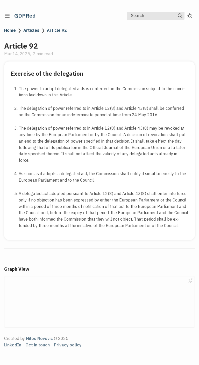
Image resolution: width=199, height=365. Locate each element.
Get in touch (37, 344)
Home (10, 30)
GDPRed (25, 15)
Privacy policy (67, 344)
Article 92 (57, 30)
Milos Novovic (39, 338)
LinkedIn (12, 344)
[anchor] (88, 73)
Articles (31, 30)
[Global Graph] (190, 281)
